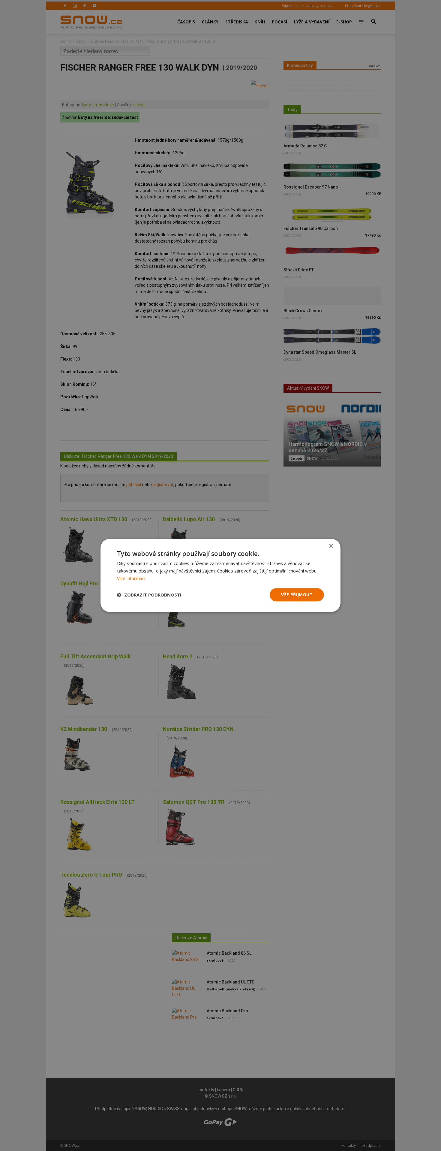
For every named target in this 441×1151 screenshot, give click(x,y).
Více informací (131, 578)
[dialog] (220, 575)
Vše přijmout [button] (297, 594)
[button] (149, 594)
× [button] (330, 546)
